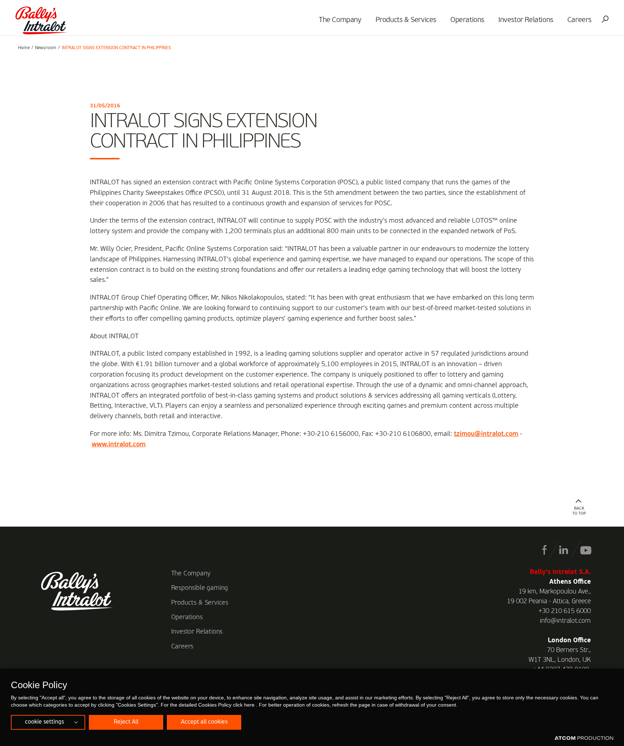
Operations (467, 20)
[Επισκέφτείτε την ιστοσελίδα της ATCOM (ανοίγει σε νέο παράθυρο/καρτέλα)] (584, 738)
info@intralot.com (565, 621)
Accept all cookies (204, 722)
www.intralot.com (119, 444)
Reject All (126, 722)
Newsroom (45, 48)
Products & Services (406, 20)
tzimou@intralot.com (486, 434)
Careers (579, 20)
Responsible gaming (199, 588)
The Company (340, 20)
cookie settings (44, 722)
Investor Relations (525, 20)
